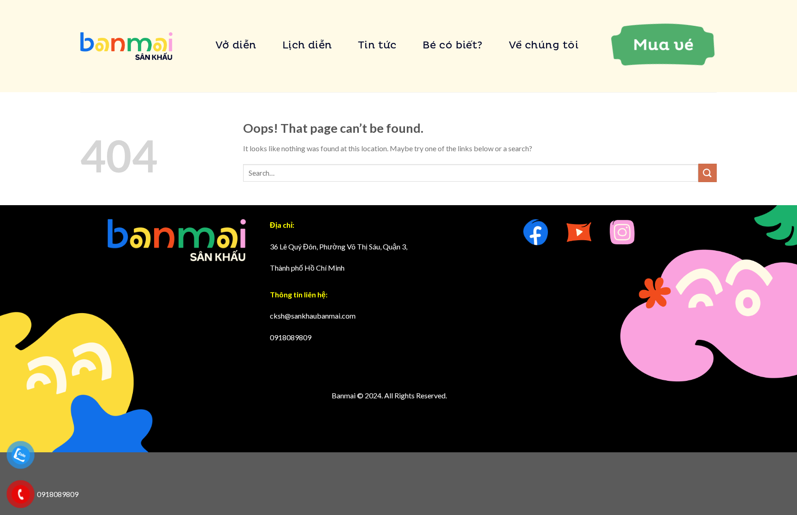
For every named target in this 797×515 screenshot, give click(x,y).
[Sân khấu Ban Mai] (126, 46)
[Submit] (707, 173)
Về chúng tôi (543, 46)
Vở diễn (235, 46)
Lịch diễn (307, 46)
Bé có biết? (452, 46)
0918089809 (290, 337)
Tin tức (377, 46)
